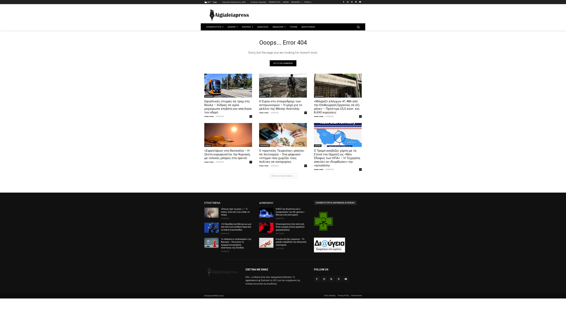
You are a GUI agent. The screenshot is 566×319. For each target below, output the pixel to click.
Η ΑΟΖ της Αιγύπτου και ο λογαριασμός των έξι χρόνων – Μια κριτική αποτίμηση (290, 212)
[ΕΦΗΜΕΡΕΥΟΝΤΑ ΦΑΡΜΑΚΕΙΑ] (323, 221)
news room (209, 116)
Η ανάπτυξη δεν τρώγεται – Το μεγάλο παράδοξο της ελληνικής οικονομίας (291, 242)
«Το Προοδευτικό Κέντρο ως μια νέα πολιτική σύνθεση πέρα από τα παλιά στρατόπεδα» (236, 227)
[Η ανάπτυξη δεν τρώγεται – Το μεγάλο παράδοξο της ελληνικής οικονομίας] (266, 243)
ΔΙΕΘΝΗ (263, 96)
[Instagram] (347, 2)
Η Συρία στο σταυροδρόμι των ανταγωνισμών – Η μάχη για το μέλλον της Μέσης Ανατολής (280, 105)
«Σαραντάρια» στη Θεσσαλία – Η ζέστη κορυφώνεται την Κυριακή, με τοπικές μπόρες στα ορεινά (227, 154)
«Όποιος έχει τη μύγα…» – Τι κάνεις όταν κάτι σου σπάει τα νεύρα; (235, 212)
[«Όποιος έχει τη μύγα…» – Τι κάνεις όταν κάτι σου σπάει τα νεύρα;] (211, 213)
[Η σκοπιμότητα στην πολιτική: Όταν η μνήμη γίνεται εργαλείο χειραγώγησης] (266, 228)
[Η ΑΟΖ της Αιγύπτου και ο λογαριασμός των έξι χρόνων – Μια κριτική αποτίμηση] (266, 213)
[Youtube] (360, 2)
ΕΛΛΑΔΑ (208, 146)
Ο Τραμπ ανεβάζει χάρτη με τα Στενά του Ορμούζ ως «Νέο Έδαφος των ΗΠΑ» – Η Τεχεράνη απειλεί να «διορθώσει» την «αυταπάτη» (337, 158)
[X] (352, 2)
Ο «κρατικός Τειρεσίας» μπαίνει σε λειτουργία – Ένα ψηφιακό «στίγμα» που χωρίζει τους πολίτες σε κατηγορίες (281, 156)
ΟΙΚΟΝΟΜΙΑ (319, 96)
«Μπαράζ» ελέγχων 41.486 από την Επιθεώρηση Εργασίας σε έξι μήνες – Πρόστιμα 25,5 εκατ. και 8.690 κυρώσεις (337, 107)
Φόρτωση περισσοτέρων (282, 176)
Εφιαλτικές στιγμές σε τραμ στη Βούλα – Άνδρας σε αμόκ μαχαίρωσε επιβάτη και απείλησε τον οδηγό (228, 107)
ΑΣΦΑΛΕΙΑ (209, 96)
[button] (358, 26)
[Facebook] (343, 2)
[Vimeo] (356, 2)
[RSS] (331, 279)
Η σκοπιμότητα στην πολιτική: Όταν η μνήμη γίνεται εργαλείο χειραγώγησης (290, 227)
